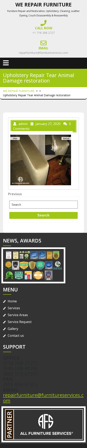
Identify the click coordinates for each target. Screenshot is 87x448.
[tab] (6, 63)
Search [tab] (43, 215)
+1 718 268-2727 (43, 33)
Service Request (20, 322)
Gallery (13, 328)
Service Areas (18, 315)
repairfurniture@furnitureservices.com (43, 53)
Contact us (16, 335)
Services (14, 308)
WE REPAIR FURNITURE (43, 4)
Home (12, 301)
